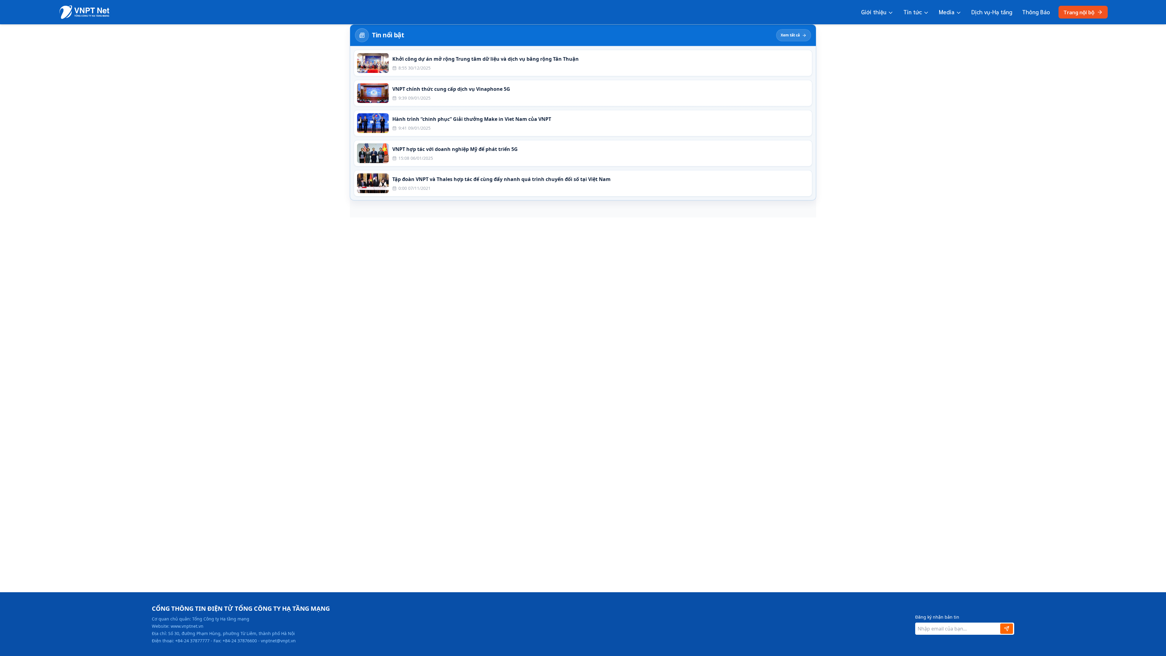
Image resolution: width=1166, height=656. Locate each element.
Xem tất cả (790, 35)
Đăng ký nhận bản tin (937, 617)
